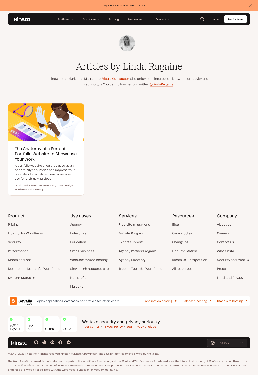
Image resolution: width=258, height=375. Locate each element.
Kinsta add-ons (20, 260)
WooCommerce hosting (89, 260)
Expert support (131, 242)
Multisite (76, 286)
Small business (82, 251)
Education (78, 242)
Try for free (235, 19)
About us (224, 224)
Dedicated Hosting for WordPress (34, 268)
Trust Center (90, 326)
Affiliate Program (131, 233)
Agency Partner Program (137, 251)
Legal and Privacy (230, 277)
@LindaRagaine (161, 84)
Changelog (180, 242)
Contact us (225, 242)
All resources (182, 268)
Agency (76, 224)
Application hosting (158, 301)
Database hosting (195, 301)
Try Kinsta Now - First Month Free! (124, 5)
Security (14, 242)
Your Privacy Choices (141, 326)
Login (215, 19)
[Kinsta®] (22, 19)
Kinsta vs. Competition (189, 260)
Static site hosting (230, 301)
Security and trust (231, 260)
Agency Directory (132, 260)
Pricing (13, 224)
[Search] (202, 19)
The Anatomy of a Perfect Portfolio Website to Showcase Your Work (46, 154)
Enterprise (78, 233)
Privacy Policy (113, 326)
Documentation (184, 251)
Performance (18, 251)
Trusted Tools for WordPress (140, 268)
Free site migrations (134, 224)
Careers (223, 233)
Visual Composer (115, 78)
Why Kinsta (225, 251)
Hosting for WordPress (25, 233)
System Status (19, 277)
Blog (175, 224)
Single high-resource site (89, 268)
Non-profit (78, 277)
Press (221, 268)
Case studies (182, 233)
